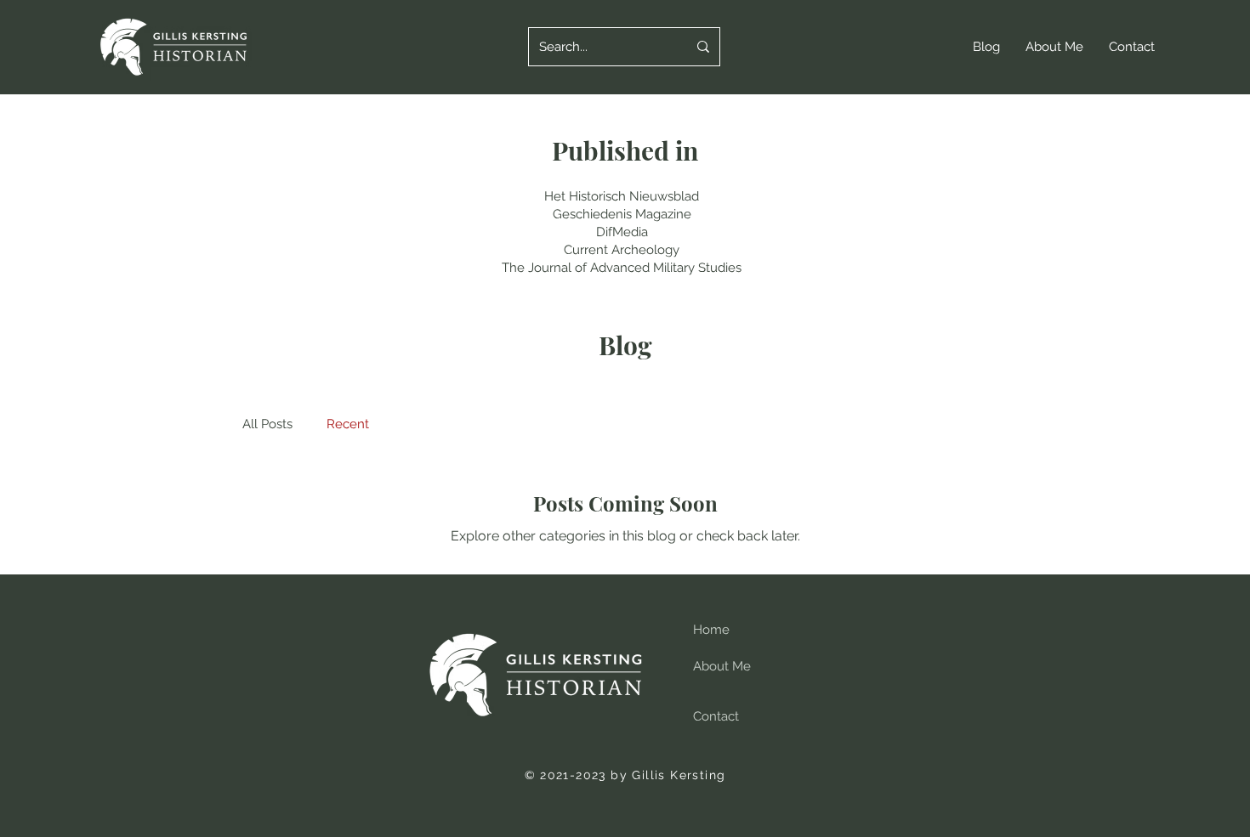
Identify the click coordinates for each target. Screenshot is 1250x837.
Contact (716, 716)
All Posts (267, 424)
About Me (722, 666)
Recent (348, 424)
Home (711, 629)
